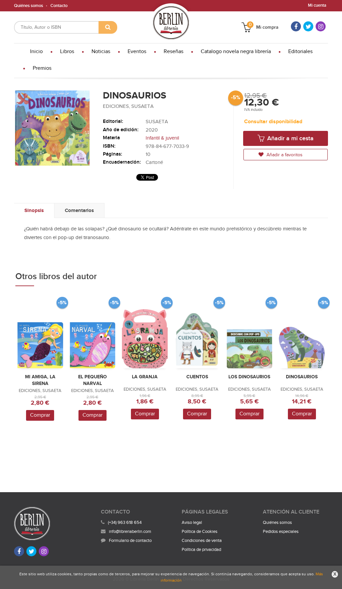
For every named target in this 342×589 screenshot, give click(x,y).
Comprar (40, 415)
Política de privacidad (201, 549)
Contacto (58, 5)
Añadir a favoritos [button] (284, 155)
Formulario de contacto (130, 540)
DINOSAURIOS (302, 377)
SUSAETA (157, 122)
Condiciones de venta (202, 540)
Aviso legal (192, 522)
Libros (67, 51)
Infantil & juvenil (162, 138)
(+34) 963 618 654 (125, 522)
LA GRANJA (145, 377)
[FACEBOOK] (296, 26)
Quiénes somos (28, 5)
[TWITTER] (308, 26)
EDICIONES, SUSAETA (128, 106)
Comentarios (79, 210)
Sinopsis (34, 210)
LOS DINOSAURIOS (249, 377)
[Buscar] (108, 27)
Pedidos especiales (281, 531)
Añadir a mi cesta (290, 138)
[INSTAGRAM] (321, 26)
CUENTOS (197, 377)
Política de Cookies (199, 531)
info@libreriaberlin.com (130, 531)
